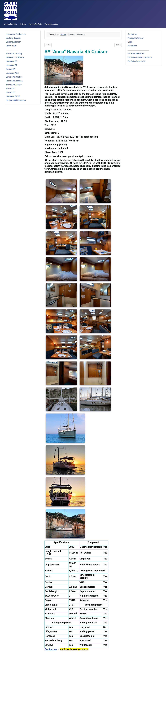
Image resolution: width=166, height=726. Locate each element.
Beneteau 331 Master (15, 57)
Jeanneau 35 (11, 61)
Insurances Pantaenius (16, 34)
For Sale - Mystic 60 (136, 53)
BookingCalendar (13, 42)
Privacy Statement (135, 38)
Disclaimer (132, 46)
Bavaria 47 (10, 88)
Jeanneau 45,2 (12, 73)
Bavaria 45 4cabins (14, 81)
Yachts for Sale (35, 24)
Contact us (132, 34)
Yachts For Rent (10, 24)
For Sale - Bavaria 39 (136, 61)
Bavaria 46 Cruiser (14, 85)
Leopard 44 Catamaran (16, 100)
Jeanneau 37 (11, 65)
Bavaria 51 (10, 92)
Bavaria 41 (10, 69)
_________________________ (138, 49)
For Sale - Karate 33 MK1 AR (140, 57)
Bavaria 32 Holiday (14, 53)
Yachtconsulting (51, 24)
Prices (23, 24)
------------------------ (12, 49)
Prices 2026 (11, 46)
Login (130, 42)
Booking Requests (13, 38)
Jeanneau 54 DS (13, 96)
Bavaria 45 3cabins (14, 77)
